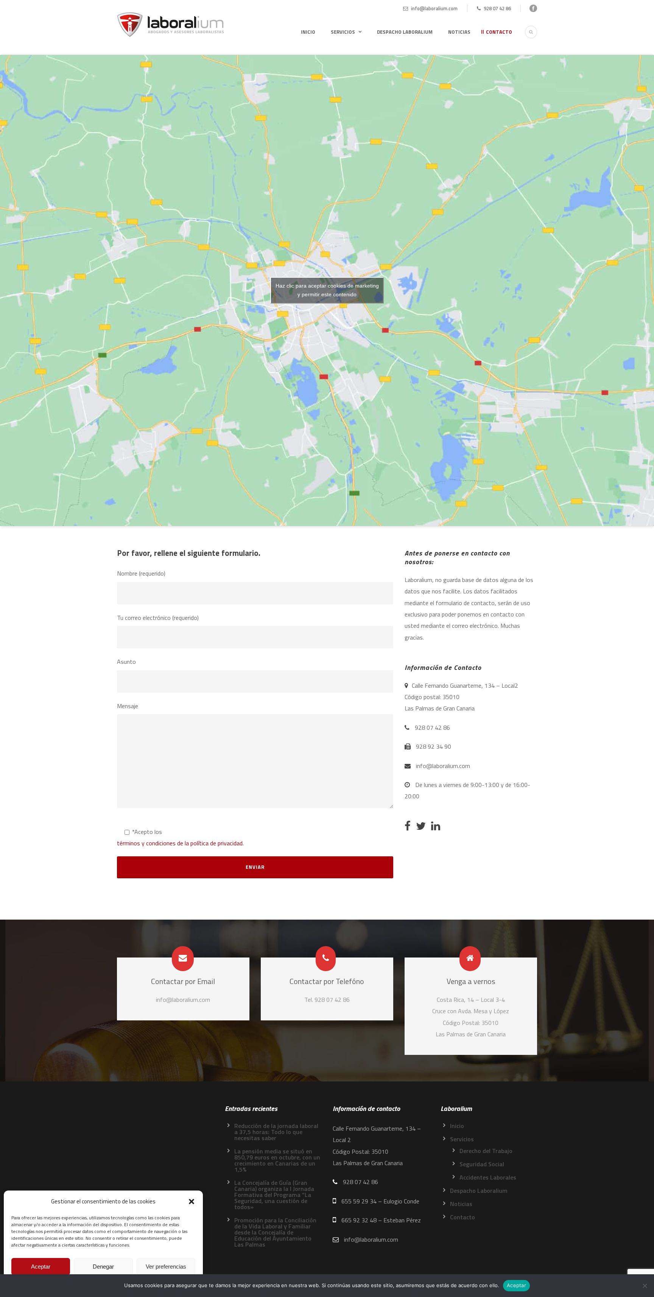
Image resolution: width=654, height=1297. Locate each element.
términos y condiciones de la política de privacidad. (180, 843)
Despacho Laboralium (405, 32)
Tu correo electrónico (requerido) (158, 617)
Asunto (126, 661)
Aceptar (40, 1266)
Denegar (103, 1266)
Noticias (459, 32)
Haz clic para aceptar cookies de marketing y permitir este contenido (327, 290)
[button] (191, 1201)
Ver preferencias (166, 1266)
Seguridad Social (481, 1164)
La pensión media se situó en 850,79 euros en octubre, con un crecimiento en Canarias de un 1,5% (277, 1160)
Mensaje (127, 705)
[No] (644, 1285)
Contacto (499, 32)
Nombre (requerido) (141, 573)
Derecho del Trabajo (485, 1150)
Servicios (343, 32)
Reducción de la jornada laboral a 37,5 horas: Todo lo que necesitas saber (276, 1131)
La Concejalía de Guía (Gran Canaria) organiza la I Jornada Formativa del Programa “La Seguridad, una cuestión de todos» (274, 1194)
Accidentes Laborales (487, 1177)
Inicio (308, 32)
